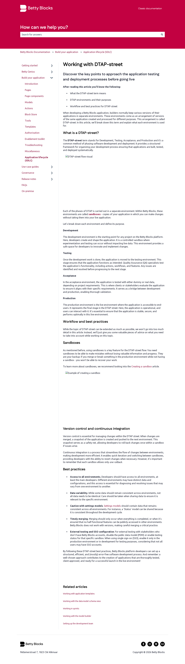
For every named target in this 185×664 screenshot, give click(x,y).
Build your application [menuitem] (33, 77)
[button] (52, 66)
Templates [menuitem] (30, 126)
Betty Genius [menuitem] (28, 71)
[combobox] (89, 34)
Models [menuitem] (29, 102)
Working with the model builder (77, 616)
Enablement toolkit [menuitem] (35, 139)
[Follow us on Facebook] (143, 644)
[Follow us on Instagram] (149, 644)
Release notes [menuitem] (29, 179)
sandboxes (95, 214)
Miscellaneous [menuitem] (32, 151)
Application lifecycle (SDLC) (97, 52)
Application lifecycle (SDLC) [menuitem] (36, 159)
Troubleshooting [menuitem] (33, 145)
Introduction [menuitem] (31, 83)
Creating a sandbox (141, 366)
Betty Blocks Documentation (35, 52)
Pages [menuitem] (28, 90)
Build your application (66, 52)
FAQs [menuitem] (24, 185)
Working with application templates (79, 594)
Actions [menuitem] (29, 108)
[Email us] (162, 644)
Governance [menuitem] (28, 172)
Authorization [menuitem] (32, 132)
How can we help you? (44, 27)
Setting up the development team (78, 623)
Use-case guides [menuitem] (30, 166)
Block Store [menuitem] (31, 114)
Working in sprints (71, 608)
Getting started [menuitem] (30, 65)
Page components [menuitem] (34, 96)
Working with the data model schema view (82, 601)
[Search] (162, 34)
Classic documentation (150, 8)
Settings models (112, 506)
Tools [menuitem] (28, 120)
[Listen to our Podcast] (156, 644)
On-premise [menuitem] (28, 191)
